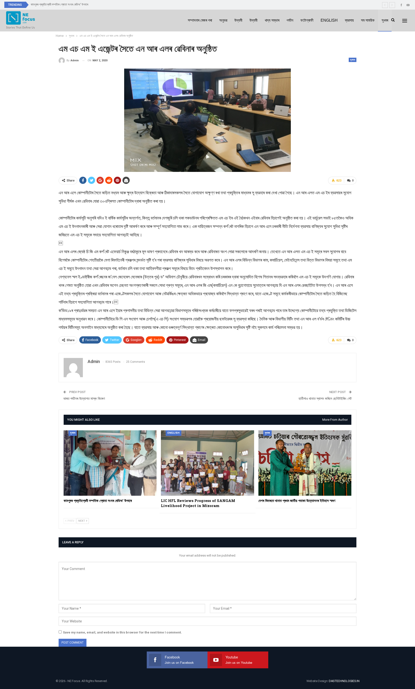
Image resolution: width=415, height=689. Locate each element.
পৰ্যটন (290, 20)
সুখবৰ (385, 20)
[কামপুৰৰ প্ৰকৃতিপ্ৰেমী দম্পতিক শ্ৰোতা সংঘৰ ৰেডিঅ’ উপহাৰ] (110, 462)
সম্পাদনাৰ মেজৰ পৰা (200, 20)
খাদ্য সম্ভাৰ (272, 20)
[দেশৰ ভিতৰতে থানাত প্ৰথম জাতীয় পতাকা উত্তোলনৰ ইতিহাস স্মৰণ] (304, 462)
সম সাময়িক (367, 20)
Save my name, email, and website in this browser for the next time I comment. (122, 632)
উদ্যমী (238, 20)
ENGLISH (329, 20)
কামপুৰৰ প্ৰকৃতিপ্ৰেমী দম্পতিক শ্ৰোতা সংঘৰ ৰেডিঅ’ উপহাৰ (59, 4)
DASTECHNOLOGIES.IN (344, 681)
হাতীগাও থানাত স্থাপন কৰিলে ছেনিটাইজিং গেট (325, 398)
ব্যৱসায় (349, 20)
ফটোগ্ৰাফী (306, 20)
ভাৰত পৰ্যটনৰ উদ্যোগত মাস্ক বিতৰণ (84, 398)
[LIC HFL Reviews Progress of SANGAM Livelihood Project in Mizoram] (207, 462)
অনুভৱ (223, 20)
